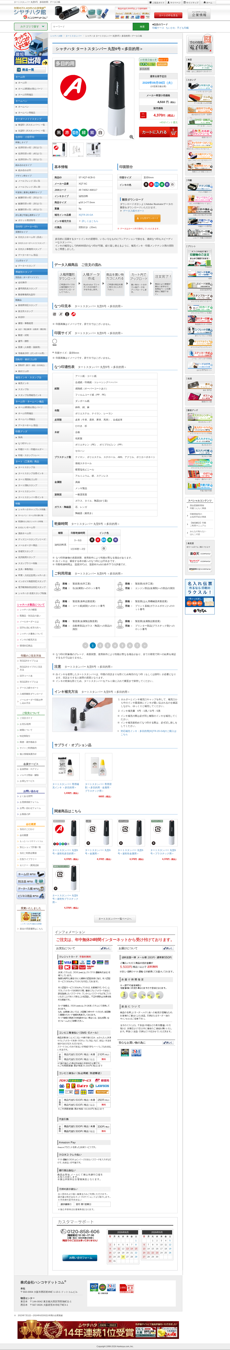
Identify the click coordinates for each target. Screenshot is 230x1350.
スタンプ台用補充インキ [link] (29, 395)
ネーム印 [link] (22, 82)
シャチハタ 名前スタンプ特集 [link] (32, 593)
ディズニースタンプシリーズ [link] (32, 539)
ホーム (209, 3)
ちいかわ (170, 27)
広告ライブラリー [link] (28, 859)
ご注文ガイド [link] (26, 718)
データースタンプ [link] (26, 266)
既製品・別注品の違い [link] (30, 615)
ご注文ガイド (158, 3)
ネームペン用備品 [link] (26, 112)
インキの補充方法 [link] (28, 639)
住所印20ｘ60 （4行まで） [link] (30, 153)
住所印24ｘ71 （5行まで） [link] (30, 159)
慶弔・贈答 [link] (23, 341)
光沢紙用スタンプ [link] (26, 557)
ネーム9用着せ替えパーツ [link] (30, 88)
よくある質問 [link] (26, 796)
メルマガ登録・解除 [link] (29, 775)
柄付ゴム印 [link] (23, 371)
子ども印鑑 (183, 27)
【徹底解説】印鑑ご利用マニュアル (198, 524)
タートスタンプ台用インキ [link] (30, 473)
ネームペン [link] (23, 106)
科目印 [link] (21, 317)
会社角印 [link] (22, 282)
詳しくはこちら (90, 221)
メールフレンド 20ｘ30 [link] (29, 187)
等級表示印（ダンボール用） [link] (32, 353)
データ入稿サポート (133, 210)
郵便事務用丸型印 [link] (26, 294)
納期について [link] (26, 730)
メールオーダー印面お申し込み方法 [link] (31, 701)
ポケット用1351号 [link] (26, 220)
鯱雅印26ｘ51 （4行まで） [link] (30, 209)
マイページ (175, 3)
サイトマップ (192, 3)
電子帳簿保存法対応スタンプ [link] (32, 587)
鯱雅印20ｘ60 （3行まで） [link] (30, 203)
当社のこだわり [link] (27, 829)
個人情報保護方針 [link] (28, 754)
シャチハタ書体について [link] (31, 633)
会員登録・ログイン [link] (29, 769)
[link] (66, 775)
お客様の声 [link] (25, 814)
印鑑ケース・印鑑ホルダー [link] (30, 449)
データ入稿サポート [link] (29, 688)
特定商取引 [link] (25, 736)
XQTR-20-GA (86, 214)
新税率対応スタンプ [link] (27, 305)
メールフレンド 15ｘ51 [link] (29, 181)
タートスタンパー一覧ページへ (115, 918)
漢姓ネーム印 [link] (24, 533)
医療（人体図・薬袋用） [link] (29, 347)
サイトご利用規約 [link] (28, 748)
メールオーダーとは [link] (29, 621)
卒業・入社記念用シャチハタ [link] (32, 575)
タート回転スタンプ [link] (27, 485)
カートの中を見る (168, 15)
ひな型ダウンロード (149, 218)
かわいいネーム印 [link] (26, 527)
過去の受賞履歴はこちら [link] (31, 928)
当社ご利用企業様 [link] (28, 853)
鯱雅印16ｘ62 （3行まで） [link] (30, 197)
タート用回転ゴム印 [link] (27, 479)
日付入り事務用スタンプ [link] (29, 249)
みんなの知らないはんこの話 (198, 532)
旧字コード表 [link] (26, 676)
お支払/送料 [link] (25, 724)
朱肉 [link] (20, 437)
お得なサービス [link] (27, 781)
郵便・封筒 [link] (23, 335)
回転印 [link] (32, 365)
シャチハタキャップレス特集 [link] (32, 509)
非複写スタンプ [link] (25, 551)
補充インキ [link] (23, 383)
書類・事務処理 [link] (25, 323)
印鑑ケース (158, 27)
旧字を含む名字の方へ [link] (30, 627)
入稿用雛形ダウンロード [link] (31, 694)
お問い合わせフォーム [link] (30, 808)
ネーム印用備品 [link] (25, 94)
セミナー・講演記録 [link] (29, 865)
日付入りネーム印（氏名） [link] (30, 237)
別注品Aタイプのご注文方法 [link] (31, 668)
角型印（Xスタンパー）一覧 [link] (31, 124)
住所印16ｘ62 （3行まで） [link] (30, 147)
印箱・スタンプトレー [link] (28, 455)
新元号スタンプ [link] (25, 311)
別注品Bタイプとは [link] (29, 681)
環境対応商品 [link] (26, 645)
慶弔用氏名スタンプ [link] (27, 288)
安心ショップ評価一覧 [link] (30, 847)
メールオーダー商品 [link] (27, 545)
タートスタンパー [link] (26, 491)
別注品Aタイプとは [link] (29, 660)
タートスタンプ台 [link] (26, 467)
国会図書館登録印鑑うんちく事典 (198, 506)
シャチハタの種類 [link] (28, 609)
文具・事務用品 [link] (25, 569)
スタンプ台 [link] (23, 389)
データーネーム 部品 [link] (28, 255)
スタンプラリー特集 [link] (27, 563)
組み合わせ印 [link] (24, 170)
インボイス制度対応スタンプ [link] (32, 581)
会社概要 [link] (24, 835)
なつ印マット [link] (24, 443)
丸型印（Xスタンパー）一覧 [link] (31, 130)
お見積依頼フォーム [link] (29, 802)
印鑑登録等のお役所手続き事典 (198, 515)
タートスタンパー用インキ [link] (30, 497)
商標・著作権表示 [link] (28, 742)
